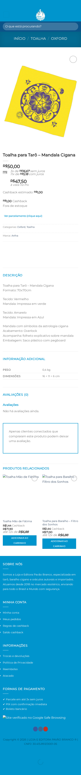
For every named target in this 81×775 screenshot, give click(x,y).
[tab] (23, 216)
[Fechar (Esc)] (36, 752)
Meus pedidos (12, 619)
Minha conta (11, 612)
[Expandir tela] (14, 752)
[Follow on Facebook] (35, 729)
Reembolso (10, 669)
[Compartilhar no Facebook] (13, 249)
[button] (6, 15)
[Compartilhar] (25, 752)
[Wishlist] (68, 15)
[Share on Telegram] (27, 249)
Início (19, 38)
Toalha (38, 38)
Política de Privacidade (18, 662)
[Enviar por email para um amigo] (20, 249)
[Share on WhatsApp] (6, 249)
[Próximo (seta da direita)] (14, 768)
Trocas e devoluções (16, 656)
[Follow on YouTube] (45, 729)
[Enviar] (73, 26)
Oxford (59, 38)
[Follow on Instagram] (40, 729)
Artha (14, 235)
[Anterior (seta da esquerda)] (3, 768)
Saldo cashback (13, 632)
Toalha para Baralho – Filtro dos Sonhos (60, 523)
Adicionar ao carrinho (19, 540)
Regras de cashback (16, 625)
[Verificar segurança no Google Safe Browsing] (34, 717)
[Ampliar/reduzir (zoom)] (3, 752)
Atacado (8, 675)
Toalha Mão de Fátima (17, 521)
